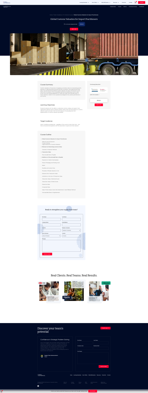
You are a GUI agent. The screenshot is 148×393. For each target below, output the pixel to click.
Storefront (124, 2)
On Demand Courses (133, 6)
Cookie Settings (72, 383)
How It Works (94, 2)
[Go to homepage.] (6, 2)
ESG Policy (86, 383)
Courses (119, 6)
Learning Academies (83, 2)
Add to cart (74, 29)
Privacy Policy (80, 383)
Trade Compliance (58, 14)
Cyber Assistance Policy (94, 383)
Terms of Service (65, 383)
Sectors (125, 6)
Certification (141, 6)
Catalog (130, 2)
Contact (109, 375)
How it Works (84, 375)
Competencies (113, 6)
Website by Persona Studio (104, 383)
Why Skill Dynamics (105, 2)
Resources (115, 2)
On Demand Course (68, 14)
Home (51, 14)
